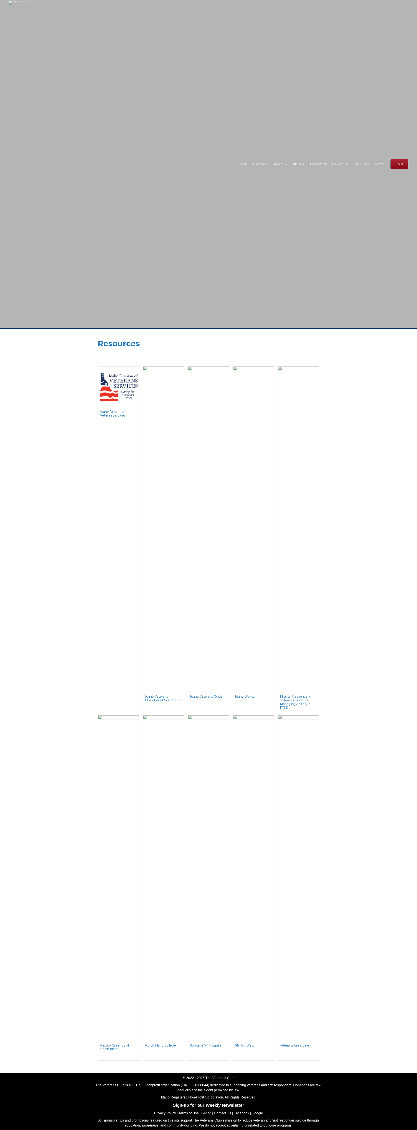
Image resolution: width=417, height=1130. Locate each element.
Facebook (241, 1113)
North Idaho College (160, 1045)
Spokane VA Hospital (206, 1045)
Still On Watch (245, 1045)
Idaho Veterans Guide (206, 696)
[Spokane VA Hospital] (208, 878)
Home (242, 164)
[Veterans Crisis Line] (298, 878)
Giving (206, 1113)
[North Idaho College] (163, 878)
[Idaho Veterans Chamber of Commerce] (163, 529)
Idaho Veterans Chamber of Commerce (163, 698)
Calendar (260, 164)
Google (257, 1113)
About (278, 164)
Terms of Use (189, 1113)
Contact (316, 164)
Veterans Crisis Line (294, 1045)
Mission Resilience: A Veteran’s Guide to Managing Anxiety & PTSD (295, 702)
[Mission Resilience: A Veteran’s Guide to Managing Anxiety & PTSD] (298, 529)
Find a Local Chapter (368, 164)
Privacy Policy (165, 1113)
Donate (337, 164)
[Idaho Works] (253, 529)
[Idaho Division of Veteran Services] (118, 387)
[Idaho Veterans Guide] (208, 529)
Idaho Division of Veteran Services (112, 413)
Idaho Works (244, 696)
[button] (286, 164)
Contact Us (222, 1113)
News (296, 164)
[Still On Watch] (253, 878)
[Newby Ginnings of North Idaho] (118, 878)
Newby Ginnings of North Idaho (114, 1047)
